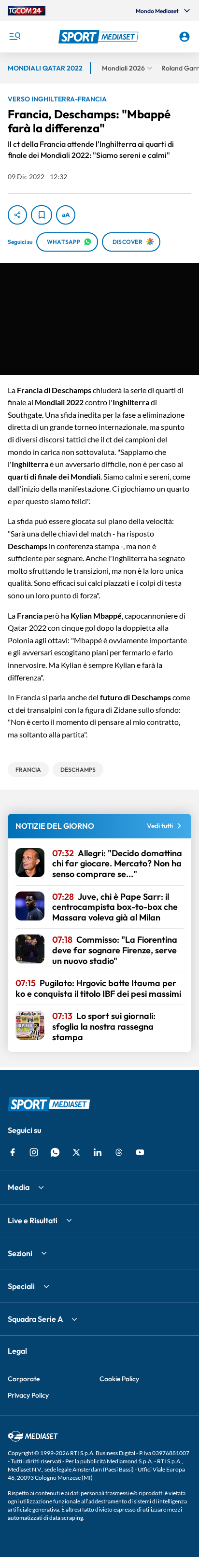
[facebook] (12, 1152)
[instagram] (34, 1152)
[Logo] (99, 36)
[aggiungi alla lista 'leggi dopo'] (41, 215)
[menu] (14, 36)
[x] (76, 1152)
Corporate (24, 1378)
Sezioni (20, 1253)
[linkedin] (97, 1152)
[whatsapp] (55, 1152)
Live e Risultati (32, 1220)
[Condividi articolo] (17, 215)
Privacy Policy (28, 1395)
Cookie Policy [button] (119, 1378)
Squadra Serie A (35, 1319)
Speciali (21, 1286)
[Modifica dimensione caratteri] (65, 215)
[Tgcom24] (26, 10)
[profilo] (184, 36)
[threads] (119, 1152)
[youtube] (140, 1152)
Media (18, 1187)
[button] (99, 36)
